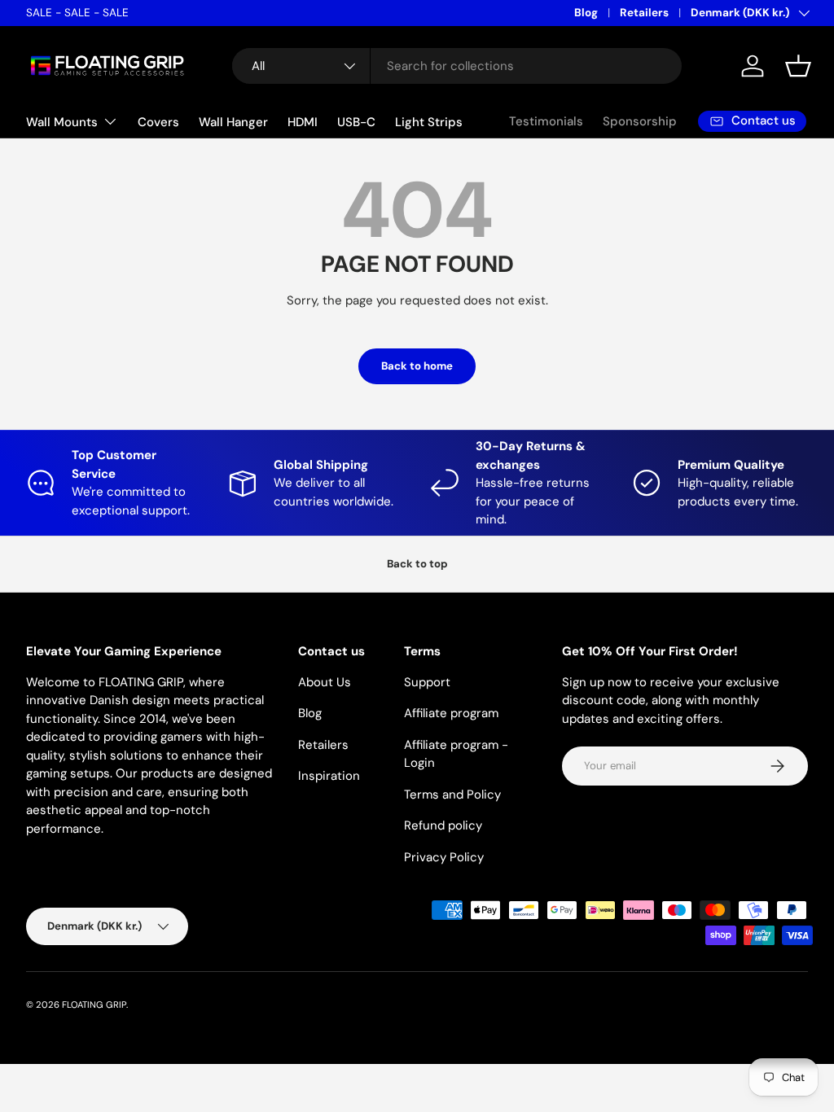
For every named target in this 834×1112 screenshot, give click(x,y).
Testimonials (546, 121)
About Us (324, 682)
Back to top (417, 564)
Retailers (644, 13)
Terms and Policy (452, 794)
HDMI (303, 122)
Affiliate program (451, 713)
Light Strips (429, 122)
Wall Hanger (233, 122)
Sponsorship (640, 121)
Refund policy (443, 825)
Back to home (417, 366)
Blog (586, 13)
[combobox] (457, 66)
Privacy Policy (444, 857)
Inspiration (329, 776)
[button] (798, 66)
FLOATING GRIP (94, 1004)
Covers (158, 122)
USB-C (356, 122)
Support (427, 682)
